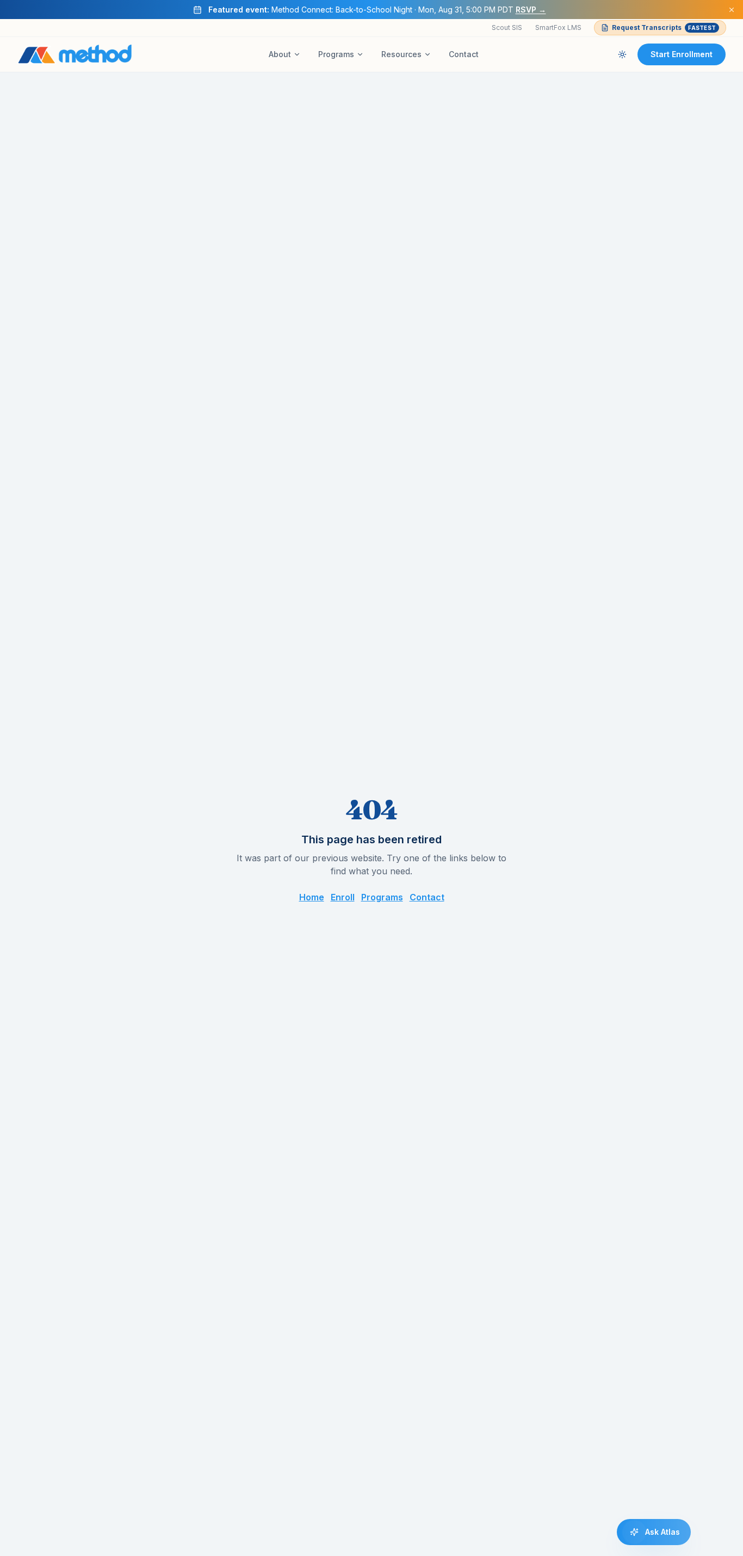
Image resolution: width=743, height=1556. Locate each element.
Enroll (343, 897)
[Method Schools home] (74, 54)
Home (311, 897)
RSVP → (531, 9)
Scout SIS (507, 27)
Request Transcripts (664, 27)
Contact (464, 54)
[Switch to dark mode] (622, 54)
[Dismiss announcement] (732, 10)
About (280, 54)
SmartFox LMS (558, 27)
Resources (401, 54)
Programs (336, 54)
